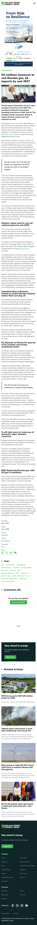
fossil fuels (4, 570)
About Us (22, 895)
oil (27, 576)
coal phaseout (10, 565)
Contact (22, 891)
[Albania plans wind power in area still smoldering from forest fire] (18, 716)
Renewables (6, 70)
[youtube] (26, 905)
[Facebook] (3, 553)
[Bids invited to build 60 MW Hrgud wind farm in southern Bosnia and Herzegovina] (18, 752)
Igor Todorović (5, 541)
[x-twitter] (17, 905)
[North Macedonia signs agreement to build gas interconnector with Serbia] (18, 791)
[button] (34, 4)
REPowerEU (23, 579)
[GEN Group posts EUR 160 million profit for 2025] (18, 683)
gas (19, 570)
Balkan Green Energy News (14, 918)
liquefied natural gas (7, 573)
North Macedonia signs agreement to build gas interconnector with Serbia (17, 806)
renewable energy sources (9, 579)
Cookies (15, 913)
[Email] (16, 553)
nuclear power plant (19, 576)
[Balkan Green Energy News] (10, 3)
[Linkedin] (12, 553)
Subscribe (10, 657)
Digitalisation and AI (7, 877)
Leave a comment (18, 602)
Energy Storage (6, 869)
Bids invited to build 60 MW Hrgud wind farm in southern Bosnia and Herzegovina (17, 767)
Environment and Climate (27, 865)
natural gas (24, 573)
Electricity (4, 862)
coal (2, 565)
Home (3, 858)
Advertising (4, 895)
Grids (3, 865)
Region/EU (4, 535)
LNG (17, 573)
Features (22, 877)
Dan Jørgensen (24, 249)
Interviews (4, 881)
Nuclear (3, 873)
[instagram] (22, 905)
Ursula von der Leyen (7, 581)
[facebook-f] (12, 905)
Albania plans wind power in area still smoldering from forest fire (16, 730)
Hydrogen (23, 869)
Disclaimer (4, 898)
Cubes (12, 920)
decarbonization (6, 567)
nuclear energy (6, 576)
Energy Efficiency (25, 862)
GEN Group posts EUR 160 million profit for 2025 (17, 697)
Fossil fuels (23, 873)
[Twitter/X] (7, 553)
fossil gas (13, 570)
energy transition (26, 567)
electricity (16, 567)
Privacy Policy (5, 913)
